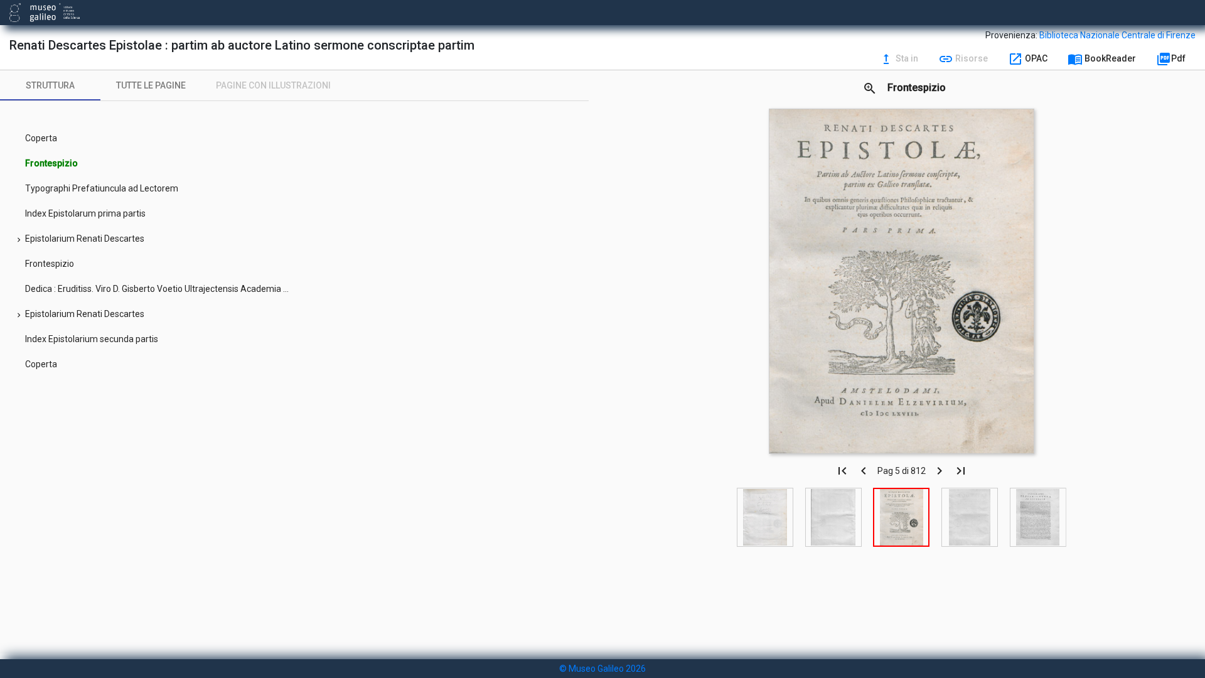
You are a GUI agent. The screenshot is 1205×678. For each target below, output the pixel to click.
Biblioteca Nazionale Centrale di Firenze (1117, 35)
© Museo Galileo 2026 (602, 669)
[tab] (50, 85)
